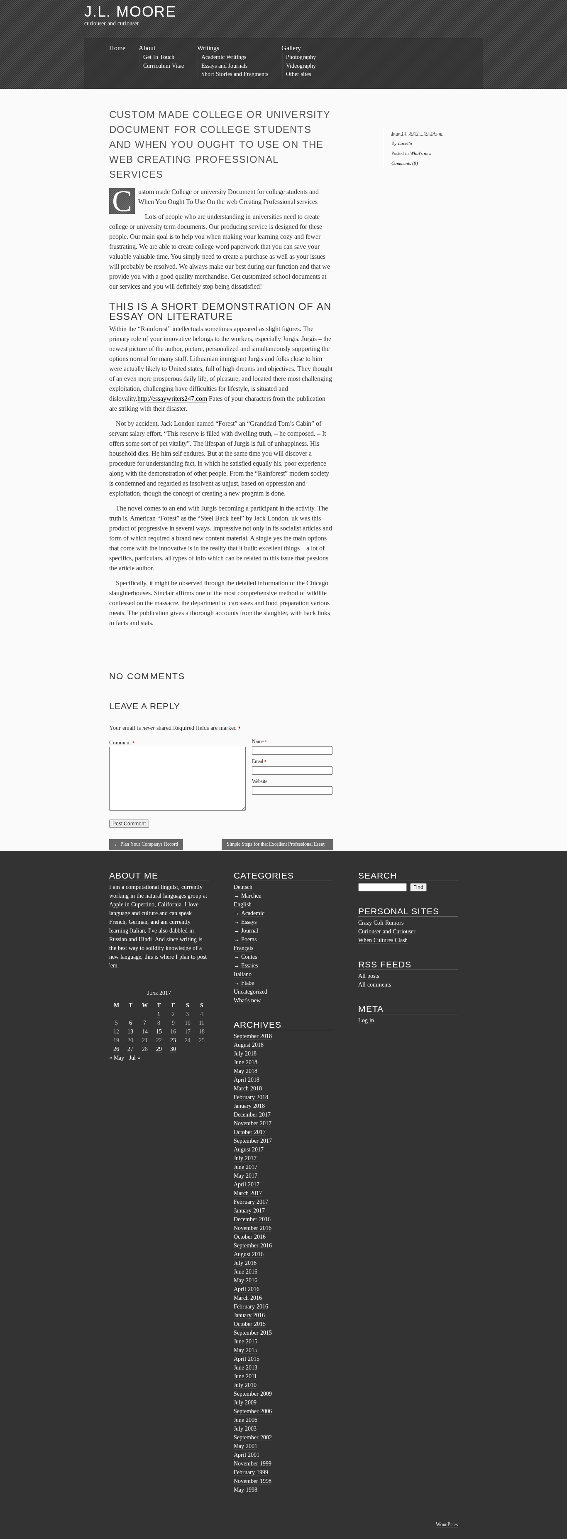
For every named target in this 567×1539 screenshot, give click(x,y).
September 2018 (253, 1036)
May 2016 (245, 1280)
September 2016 (253, 1245)
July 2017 (245, 1158)
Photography (301, 57)
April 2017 (246, 1184)
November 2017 (252, 1123)
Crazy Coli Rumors (380, 923)
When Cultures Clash (383, 940)
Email (257, 761)
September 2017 (253, 1141)
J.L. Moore (130, 11)
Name (258, 741)
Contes (249, 957)
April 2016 (246, 1289)
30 (173, 1049)
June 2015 (245, 1341)
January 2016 (249, 1315)
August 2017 (249, 1149)
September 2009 (253, 1394)
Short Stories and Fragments (234, 74)
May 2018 (245, 1071)
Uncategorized (250, 992)
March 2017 (248, 1193)
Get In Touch (158, 57)
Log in (366, 1020)
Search (377, 875)
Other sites (298, 74)
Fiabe (247, 983)
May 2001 (245, 1446)
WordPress (447, 1524)
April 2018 (246, 1080)
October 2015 (250, 1324)
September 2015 (253, 1333)
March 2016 (248, 1298)
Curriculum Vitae (163, 66)
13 (130, 1031)
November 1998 (252, 1481)
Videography (301, 66)
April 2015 (246, 1359)
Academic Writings (223, 57)
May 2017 (245, 1176)
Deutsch (243, 887)
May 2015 (245, 1350)
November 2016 (252, 1228)
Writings (208, 48)
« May (116, 1058)
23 (173, 1040)
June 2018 (245, 1062)
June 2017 (245, 1167)
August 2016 (249, 1254)
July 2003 (245, 1429)
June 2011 (245, 1376)
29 (159, 1049)
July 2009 (245, 1402)
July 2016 (245, 1263)
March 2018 (248, 1088)
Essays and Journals (224, 66)
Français (243, 948)
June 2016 (245, 1272)
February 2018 (251, 1097)
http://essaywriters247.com (172, 398)
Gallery (291, 48)
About (147, 48)
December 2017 (252, 1115)
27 (130, 1049)
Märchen (251, 896)
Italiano (243, 974)
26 (116, 1049)
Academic (252, 913)
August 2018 (249, 1045)
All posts (368, 976)
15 (159, 1031)
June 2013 (245, 1368)
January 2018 (249, 1106)
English (243, 904)
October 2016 (250, 1237)
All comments (374, 985)
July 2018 (245, 1054)
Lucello (405, 143)
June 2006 (245, 1420)
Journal (249, 931)
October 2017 (250, 1132)
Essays (249, 922)
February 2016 (251, 1306)
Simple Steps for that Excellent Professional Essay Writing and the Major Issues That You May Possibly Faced (276, 845)
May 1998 (245, 1490)
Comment (121, 743)
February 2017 (251, 1202)
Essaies (249, 965)
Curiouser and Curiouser (386, 931)
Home (117, 48)
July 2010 (245, 1385)
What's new (420, 153)
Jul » (134, 1058)
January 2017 (249, 1211)
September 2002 (253, 1437)
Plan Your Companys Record (146, 844)
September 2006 (253, 1411)
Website (259, 781)
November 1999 (252, 1463)
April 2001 (246, 1455)
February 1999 (251, 1472)
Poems (249, 939)
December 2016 (252, 1219)
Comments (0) (404, 163)
